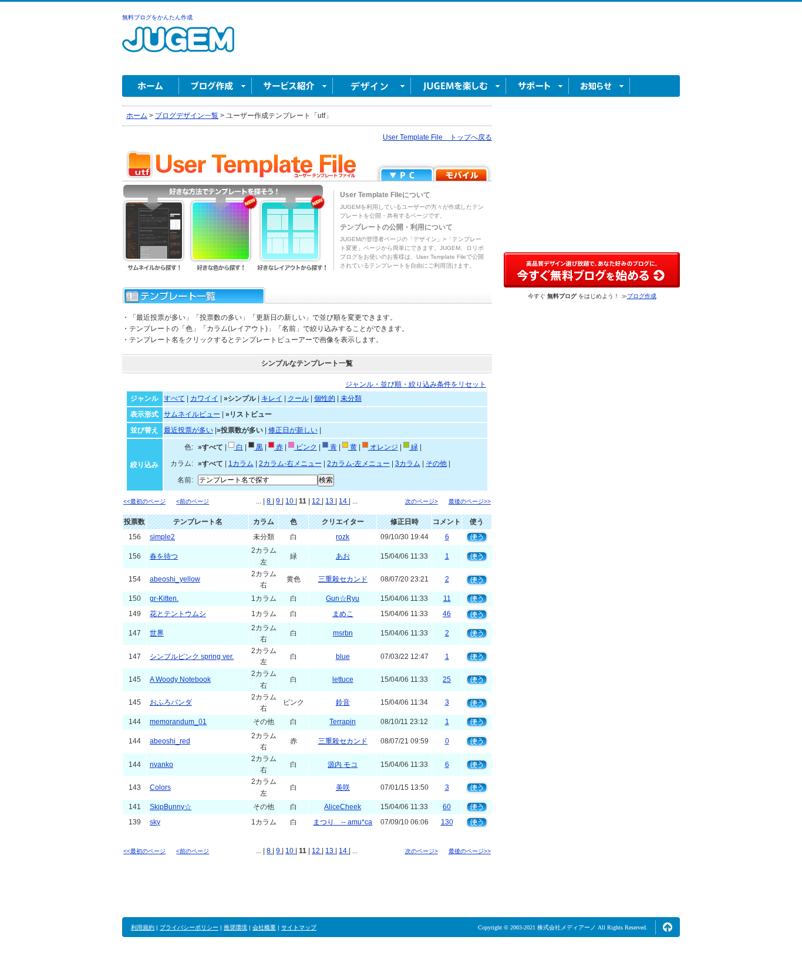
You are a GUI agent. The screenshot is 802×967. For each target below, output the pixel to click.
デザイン (372, 86)
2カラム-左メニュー (358, 463)
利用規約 (142, 927)
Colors (160, 787)
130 (447, 822)
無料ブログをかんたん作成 (157, 17)
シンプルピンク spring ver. (192, 656)
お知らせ (599, 86)
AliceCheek (342, 807)
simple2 (162, 537)
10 (290, 501)
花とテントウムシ (178, 614)
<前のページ (192, 501)
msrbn (343, 633)
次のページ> (421, 501)
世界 (157, 633)
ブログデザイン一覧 (186, 115)
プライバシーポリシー (189, 927)
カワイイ (204, 398)
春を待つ (164, 556)
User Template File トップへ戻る (437, 137)
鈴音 (343, 702)
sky (155, 822)
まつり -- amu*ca (342, 822)
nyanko (161, 764)
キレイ (271, 398)
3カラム (407, 463)
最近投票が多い (188, 430)
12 (317, 501)
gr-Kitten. (164, 598)
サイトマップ (298, 927)
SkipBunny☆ (170, 807)
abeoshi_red (170, 741)
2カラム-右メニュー (290, 463)
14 (344, 501)
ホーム (150, 86)
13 (330, 501)
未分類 (351, 398)
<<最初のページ (144, 501)
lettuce (342, 679)
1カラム (241, 463)
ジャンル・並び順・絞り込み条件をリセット (415, 384)
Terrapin (342, 722)
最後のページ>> (470, 501)
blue (343, 656)
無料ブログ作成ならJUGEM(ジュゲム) (178, 46)
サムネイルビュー (192, 414)
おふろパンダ (171, 702)
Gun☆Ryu (342, 598)
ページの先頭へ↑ (667, 927)
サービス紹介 (292, 86)
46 (447, 614)
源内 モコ (343, 764)
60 (447, 807)
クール (298, 398)
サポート (537, 86)
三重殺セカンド (343, 579)
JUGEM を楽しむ (458, 86)
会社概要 (264, 927)
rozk (342, 537)
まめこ (342, 614)
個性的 (324, 398)
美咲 (343, 787)
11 (447, 598)
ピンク (305, 447)
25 (447, 679)
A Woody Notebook (180, 679)
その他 (436, 463)
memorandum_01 (178, 722)
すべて (174, 398)
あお (343, 556)
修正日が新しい (293, 430)
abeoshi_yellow (175, 579)
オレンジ (383, 447)
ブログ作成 (215, 86)
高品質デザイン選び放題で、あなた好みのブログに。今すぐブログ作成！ (592, 270)
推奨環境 (235, 927)
